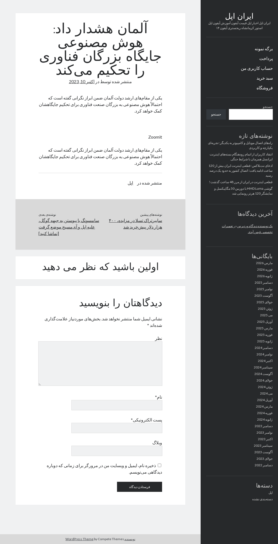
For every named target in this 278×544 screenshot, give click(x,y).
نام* (158, 396)
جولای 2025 (265, 302)
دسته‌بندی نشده (262, 499)
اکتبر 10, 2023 (81, 81)
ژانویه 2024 (265, 419)
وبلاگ (157, 442)
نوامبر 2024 (265, 354)
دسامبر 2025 (264, 282)
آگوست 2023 (263, 452)
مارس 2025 (264, 328)
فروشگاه (265, 87)
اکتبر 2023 (265, 439)
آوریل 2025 (265, 322)
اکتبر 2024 (265, 361)
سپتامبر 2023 (263, 445)
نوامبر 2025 (265, 289)
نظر (158, 338)
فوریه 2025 (265, 335)
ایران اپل (239, 16)
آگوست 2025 (263, 295)
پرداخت (266, 58)
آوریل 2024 (265, 400)
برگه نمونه (264, 48)
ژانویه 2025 (265, 341)
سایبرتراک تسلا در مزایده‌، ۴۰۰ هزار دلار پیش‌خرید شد (135, 223)
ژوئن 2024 (265, 387)
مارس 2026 (264, 263)
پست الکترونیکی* (146, 419)
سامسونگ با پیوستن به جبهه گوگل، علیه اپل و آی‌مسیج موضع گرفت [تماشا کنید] (69, 227)
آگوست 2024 (263, 374)
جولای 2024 (265, 380)
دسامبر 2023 (264, 426)
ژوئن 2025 (265, 309)
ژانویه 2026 (265, 276)
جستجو (268, 107)
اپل (270, 492)
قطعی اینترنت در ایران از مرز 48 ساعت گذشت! (241, 182)
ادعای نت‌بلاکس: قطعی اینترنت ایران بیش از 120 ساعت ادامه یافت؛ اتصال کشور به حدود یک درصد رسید (240, 170)
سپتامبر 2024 (263, 367)
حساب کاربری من (257, 68)
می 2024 (266, 393)
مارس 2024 (264, 406)
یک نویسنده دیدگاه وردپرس (255, 226)
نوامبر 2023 (265, 432)
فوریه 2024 (265, 413)
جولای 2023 (265, 459)
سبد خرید (265, 77)
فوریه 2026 (265, 269)
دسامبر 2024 (264, 348)
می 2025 (266, 315)
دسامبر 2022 (264, 465)
